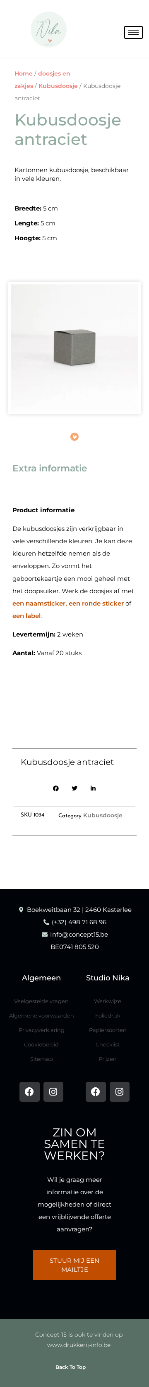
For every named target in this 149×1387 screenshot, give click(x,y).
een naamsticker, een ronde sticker (68, 603)
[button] (56, 788)
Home (23, 73)
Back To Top (70, 1367)
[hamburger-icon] (133, 32)
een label (26, 616)
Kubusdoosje (58, 86)
